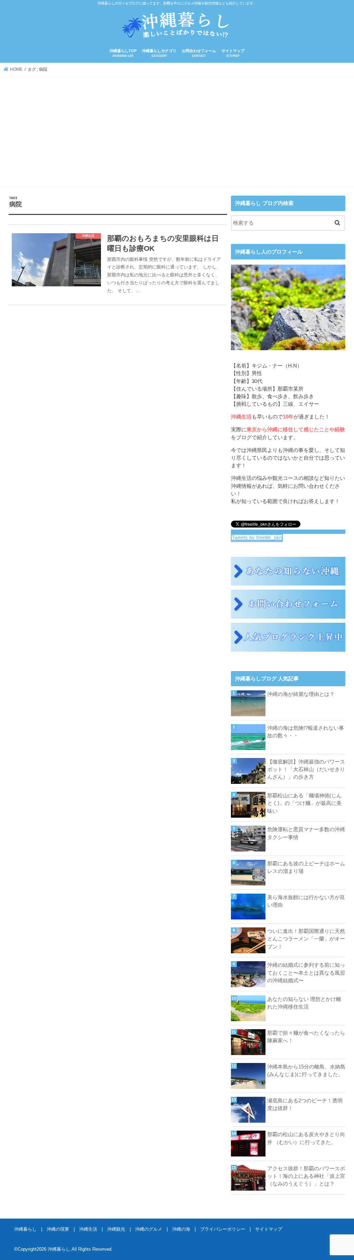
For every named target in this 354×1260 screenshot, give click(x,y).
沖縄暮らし (25, 1229)
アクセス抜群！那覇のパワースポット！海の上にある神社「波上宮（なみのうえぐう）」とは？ (306, 1176)
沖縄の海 (181, 1229)
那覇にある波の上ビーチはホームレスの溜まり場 (306, 867)
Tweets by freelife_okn (257, 537)
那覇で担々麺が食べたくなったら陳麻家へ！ (306, 1036)
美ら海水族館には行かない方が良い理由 (306, 901)
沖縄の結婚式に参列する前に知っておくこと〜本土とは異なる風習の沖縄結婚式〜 (306, 972)
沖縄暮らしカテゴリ (159, 53)
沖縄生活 (88, 1229)
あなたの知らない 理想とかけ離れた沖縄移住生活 (304, 1003)
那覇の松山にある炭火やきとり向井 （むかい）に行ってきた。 (306, 1138)
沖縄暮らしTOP (123, 53)
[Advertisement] (177, 133)
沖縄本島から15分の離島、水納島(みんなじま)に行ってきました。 (306, 1070)
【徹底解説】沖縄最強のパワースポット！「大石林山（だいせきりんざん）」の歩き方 (306, 769)
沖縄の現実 (58, 1229)
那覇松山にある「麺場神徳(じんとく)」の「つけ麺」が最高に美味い (304, 803)
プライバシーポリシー (222, 1229)
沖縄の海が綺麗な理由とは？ (301, 694)
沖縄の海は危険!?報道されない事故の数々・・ (305, 731)
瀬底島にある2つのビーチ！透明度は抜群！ (305, 1104)
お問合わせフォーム (199, 53)
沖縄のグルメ (148, 1229)
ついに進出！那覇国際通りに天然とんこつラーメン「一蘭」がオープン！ (306, 938)
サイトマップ (233, 53)
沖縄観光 (116, 1229)
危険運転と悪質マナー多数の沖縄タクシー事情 (306, 833)
